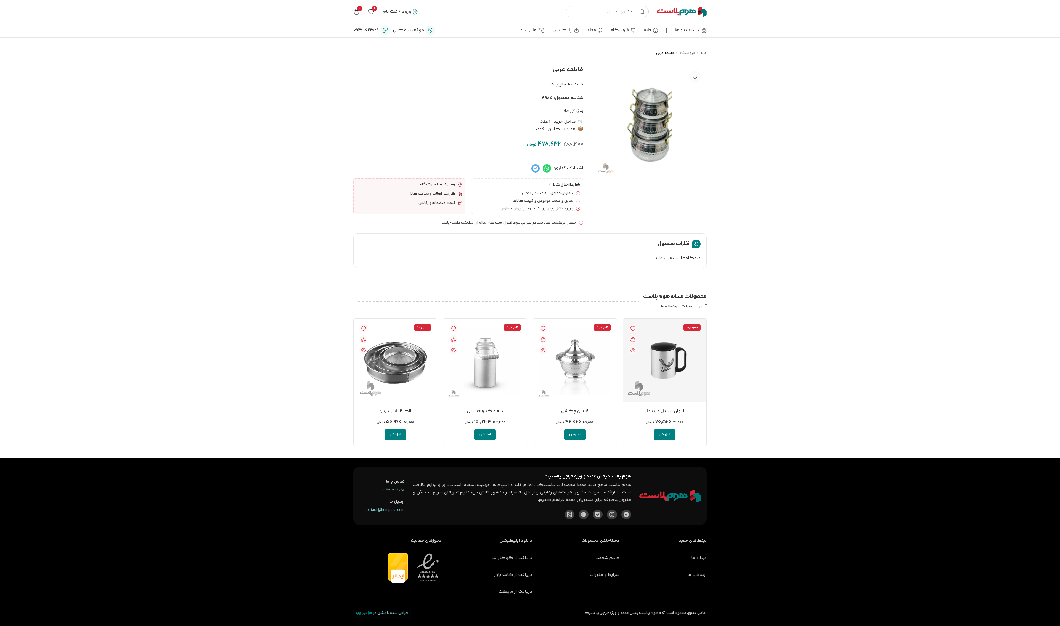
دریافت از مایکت (515, 591)
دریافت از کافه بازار (513, 574)
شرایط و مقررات (604, 574)
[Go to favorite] (371, 12)
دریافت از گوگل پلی (511, 558)
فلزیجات (558, 84)
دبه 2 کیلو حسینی (485, 411)
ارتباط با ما (697, 574)
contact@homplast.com (384, 510)
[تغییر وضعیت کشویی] (704, 30)
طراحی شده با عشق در (382, 613)
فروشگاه (687, 53)
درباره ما (699, 558)
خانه (703, 53)
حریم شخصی (606, 558)
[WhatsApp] (547, 168)
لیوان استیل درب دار (664, 411)
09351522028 (392, 490)
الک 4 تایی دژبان (395, 411)
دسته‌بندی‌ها (687, 30)
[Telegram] (535, 168)
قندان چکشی (575, 411)
